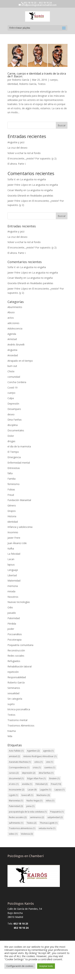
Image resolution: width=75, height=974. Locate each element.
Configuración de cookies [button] (19, 966)
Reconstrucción (16, 650)
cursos (13, 772)
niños (50, 800)
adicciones (13, 323)
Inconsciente (16, 789)
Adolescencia (15, 328)
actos (11, 317)
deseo (11, 414)
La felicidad (14, 553)
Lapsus (60, 789)
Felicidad (41, 784)
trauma (12, 731)
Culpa (11, 398)
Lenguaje (13, 570)
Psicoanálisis (15, 634)
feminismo (14, 484)
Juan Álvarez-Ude (17, 543)
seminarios (37, 817)
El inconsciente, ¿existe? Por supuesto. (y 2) (32, 158)
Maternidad (14, 580)
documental (16, 778)
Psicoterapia (14, 639)
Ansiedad (13, 355)
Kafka (11, 548)
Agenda (12, 334)
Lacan (11, 559)
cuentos (49, 767)
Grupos (12, 511)
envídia (27, 784)
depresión (28, 772)
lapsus (11, 564)
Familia (12, 478)
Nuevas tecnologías (19, 602)
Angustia (12, 350)
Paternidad (14, 618)
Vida (10, 736)
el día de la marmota (19, 446)
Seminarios (14, 688)
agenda (48, 750)
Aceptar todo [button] (46, 966)
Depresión (13, 403)
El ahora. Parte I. (17, 163)
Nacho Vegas (34, 800)
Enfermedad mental (19, 462)
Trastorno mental (17, 720)
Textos (42, 84)
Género (12, 505)
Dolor (11, 435)
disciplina (13, 425)
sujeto (11, 704)
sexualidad (13, 693)
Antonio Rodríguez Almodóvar (40, 756)
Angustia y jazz (16, 142)
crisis (37, 767)
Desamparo (14, 409)
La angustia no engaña (33, 179)
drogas (11, 441)
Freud (11, 494)
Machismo (43, 795)
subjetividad (55, 817)
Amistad (12, 339)
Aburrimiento (15, 307)
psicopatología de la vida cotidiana (28, 811)
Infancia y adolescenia (20, 527)
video (13, 833)
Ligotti (13, 795)
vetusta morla (47, 828)
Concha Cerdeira (17, 382)
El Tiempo (13, 451)
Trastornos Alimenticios (21, 725)
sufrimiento (16, 822)
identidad (13, 84)
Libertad (12, 575)
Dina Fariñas (15, 419)
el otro (13, 784)
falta (10, 473)
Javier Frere (14, 537)
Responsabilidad (17, 677)
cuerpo (54, 79)
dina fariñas (46, 772)
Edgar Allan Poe (36, 778)
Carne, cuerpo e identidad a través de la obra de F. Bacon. (37, 75)
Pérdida (12, 623)
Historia (12, 516)
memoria (13, 586)
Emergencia (14, 457)
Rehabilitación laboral (20, 666)
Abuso (11, 312)
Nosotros (13, 596)
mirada (11, 591)
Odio (10, 607)
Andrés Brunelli (16, 344)
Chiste (11, 371)
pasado (12, 612)
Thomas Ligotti (48, 822)
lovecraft (27, 795)
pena (30, 806)
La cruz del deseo (17, 147)
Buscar (62, 125)
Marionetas (16, 800)
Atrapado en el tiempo (20, 360)
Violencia (27, 833)
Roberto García (20, 79)
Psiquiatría (57, 811)
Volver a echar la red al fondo (24, 153)
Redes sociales (16, 655)
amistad (14, 756)
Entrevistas (14, 468)
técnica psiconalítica (19, 709)
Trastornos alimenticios (22, 828)
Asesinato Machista (20, 761)
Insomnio (13, 532)
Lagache (45, 789)
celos (38, 761)
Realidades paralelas (41, 195)
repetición (13, 671)
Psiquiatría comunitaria (20, 645)
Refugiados (14, 661)
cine (49, 761)
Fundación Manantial (19, 500)
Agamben (33, 750)
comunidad (14, 376)
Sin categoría (15, 698)
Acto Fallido (16, 750)
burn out (12, 366)
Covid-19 (12, 387)
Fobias (11, 489)
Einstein (54, 778)
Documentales (16, 430)
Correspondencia (19, 767)
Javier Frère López (18, 184)
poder (11, 628)
